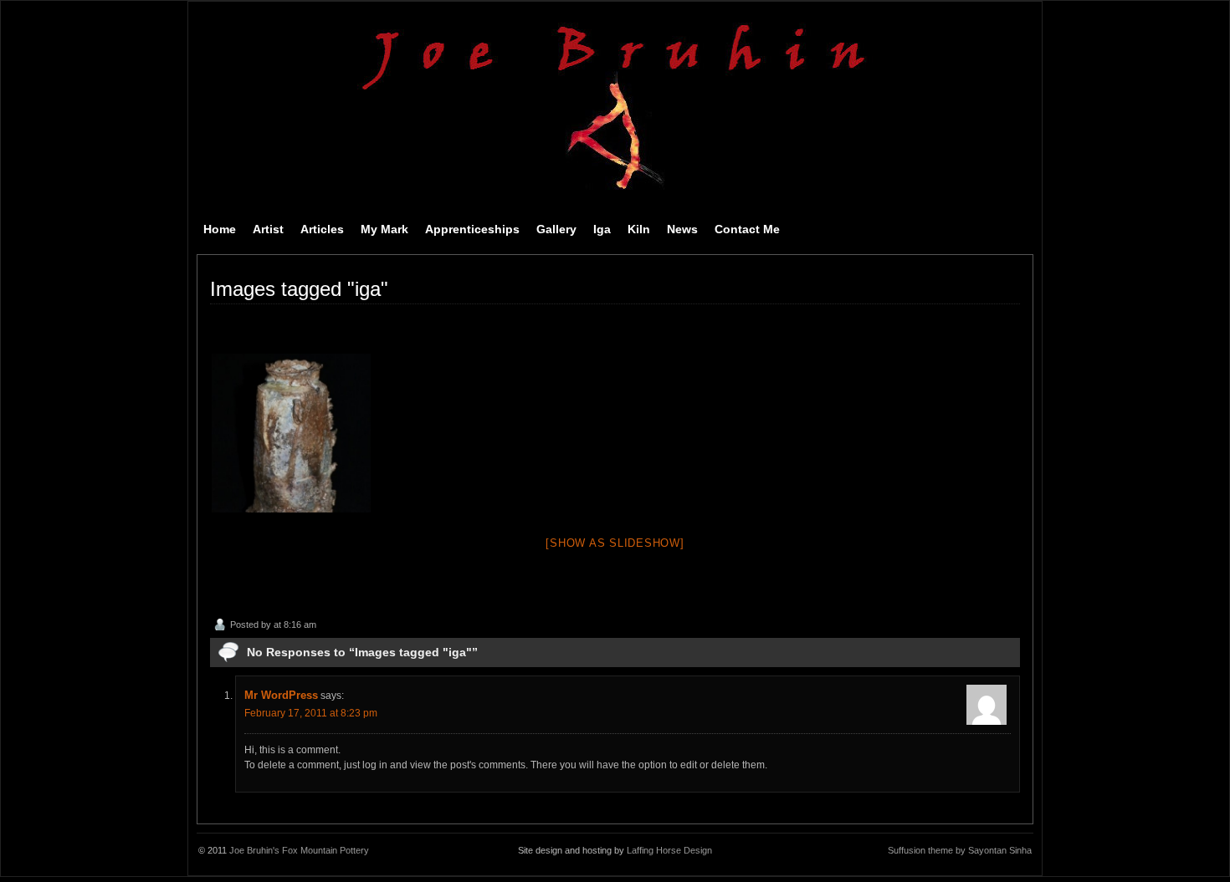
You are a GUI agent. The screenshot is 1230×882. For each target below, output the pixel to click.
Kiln (639, 229)
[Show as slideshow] (615, 543)
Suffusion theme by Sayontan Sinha (960, 850)
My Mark (384, 229)
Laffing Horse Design (669, 850)
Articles (322, 229)
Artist (268, 229)
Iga (602, 229)
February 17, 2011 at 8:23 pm (310, 713)
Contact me (747, 229)
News (682, 229)
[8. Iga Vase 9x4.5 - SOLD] (291, 433)
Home (219, 229)
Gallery (556, 229)
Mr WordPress (281, 695)
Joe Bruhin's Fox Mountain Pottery (299, 850)
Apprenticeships (472, 229)
